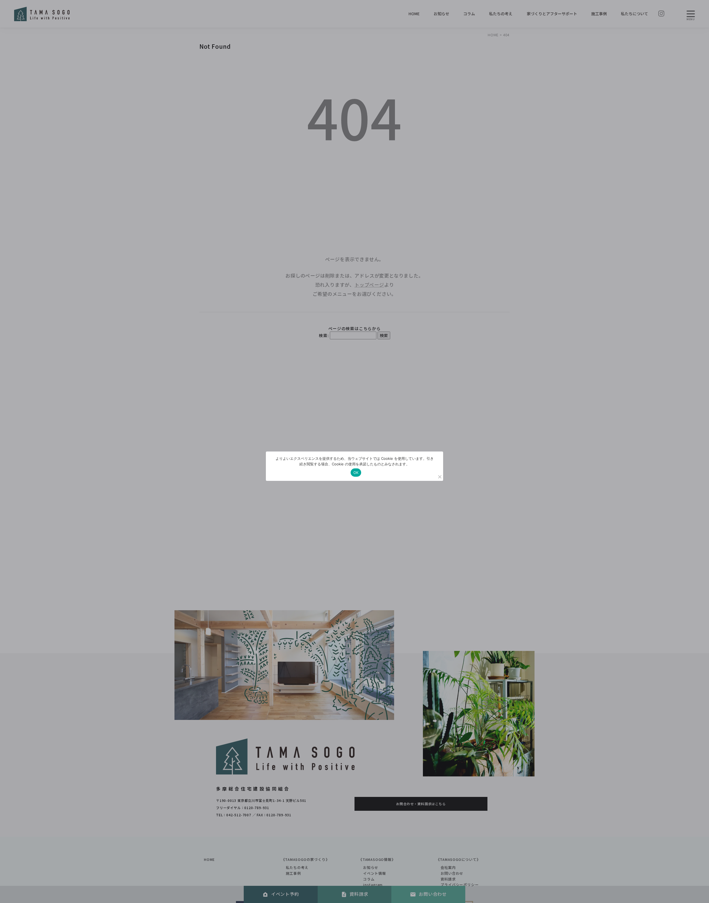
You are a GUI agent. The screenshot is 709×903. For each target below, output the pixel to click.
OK (356, 472)
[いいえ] (439, 476)
